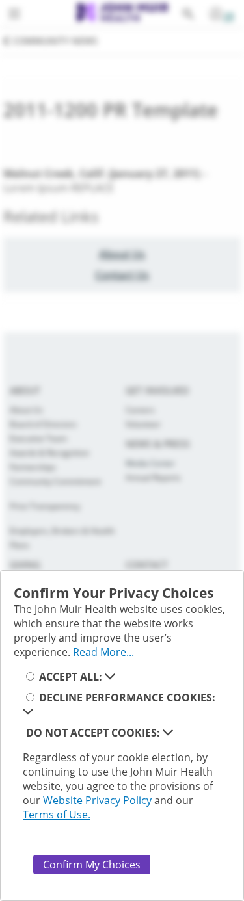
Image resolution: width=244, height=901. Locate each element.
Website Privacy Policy (97, 800)
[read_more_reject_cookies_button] (168, 732)
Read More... (103, 652)
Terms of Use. (56, 814)
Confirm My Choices (92, 864)
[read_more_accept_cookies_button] (110, 677)
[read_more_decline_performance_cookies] (28, 712)
